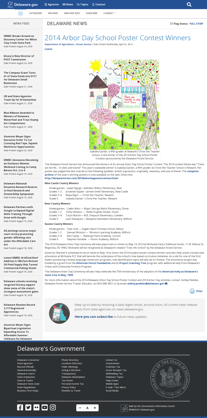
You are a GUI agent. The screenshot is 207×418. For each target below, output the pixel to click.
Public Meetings (70, 366)
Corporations (112, 363)
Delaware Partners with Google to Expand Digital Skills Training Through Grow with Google (19, 212)
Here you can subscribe (94, 316)
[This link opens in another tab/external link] (10, 4)
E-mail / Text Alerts (116, 387)
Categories (35, 13)
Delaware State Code (28, 383)
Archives (53, 13)
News (69, 4)
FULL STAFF (196, 23)
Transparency (69, 373)
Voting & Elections (71, 370)
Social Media (112, 390)
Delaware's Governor (28, 359)
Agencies (53, 4)
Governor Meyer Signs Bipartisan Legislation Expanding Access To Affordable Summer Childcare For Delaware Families (18, 333)
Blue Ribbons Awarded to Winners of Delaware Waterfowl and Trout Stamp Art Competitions (21, 118)
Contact (100, 4)
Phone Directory (70, 359)
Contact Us (111, 359)
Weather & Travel (71, 390)
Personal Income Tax (73, 383)
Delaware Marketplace (73, 376)
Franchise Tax (113, 366)
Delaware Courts (26, 373)
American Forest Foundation (93, 263)
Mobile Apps (112, 383)
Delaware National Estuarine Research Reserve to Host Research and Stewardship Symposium (20, 189)
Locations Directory (72, 363)
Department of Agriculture (59, 44)
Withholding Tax (114, 373)
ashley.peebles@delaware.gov (145, 283)
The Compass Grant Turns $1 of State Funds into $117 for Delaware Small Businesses (20, 78)
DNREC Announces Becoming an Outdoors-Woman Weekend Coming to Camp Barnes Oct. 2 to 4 (21, 165)
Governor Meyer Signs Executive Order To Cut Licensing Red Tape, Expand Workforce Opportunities (20, 142)
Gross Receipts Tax (116, 370)
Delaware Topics (114, 376)
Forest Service (83, 44)
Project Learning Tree (133, 263)
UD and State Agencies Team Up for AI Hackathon (20, 98)
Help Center (112, 380)
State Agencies (25, 363)
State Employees (26, 376)
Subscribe (91, 13)
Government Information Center (158, 406)
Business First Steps (27, 390)
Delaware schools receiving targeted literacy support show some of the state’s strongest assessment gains (21, 286)
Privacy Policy (69, 387)
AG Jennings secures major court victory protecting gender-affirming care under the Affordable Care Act (20, 237)
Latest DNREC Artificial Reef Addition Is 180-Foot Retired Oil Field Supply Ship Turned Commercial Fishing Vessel (21, 263)
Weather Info (72, 13)
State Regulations (26, 387)
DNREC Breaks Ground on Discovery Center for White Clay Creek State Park (20, 39)
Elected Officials (25, 366)
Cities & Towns (25, 380)
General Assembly (26, 370)
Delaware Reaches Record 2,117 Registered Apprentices (19, 308)
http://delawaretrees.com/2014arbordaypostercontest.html (81, 178)
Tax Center (67, 380)
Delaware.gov (147, 409)
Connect (109, 13)
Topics (84, 4)
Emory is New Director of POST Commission (19, 57)
